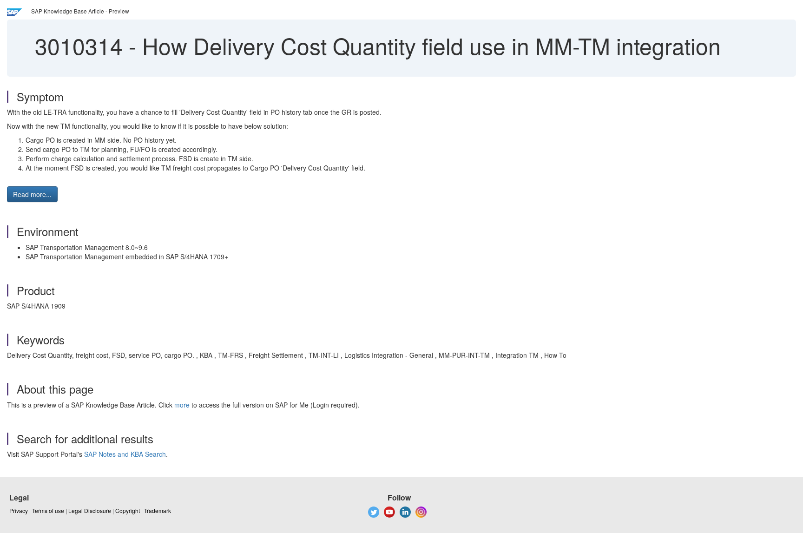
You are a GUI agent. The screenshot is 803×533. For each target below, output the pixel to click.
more (182, 404)
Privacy (18, 510)
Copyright (127, 510)
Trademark (157, 510)
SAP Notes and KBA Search (125, 454)
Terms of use (48, 510)
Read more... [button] (32, 194)
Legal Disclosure (89, 510)
